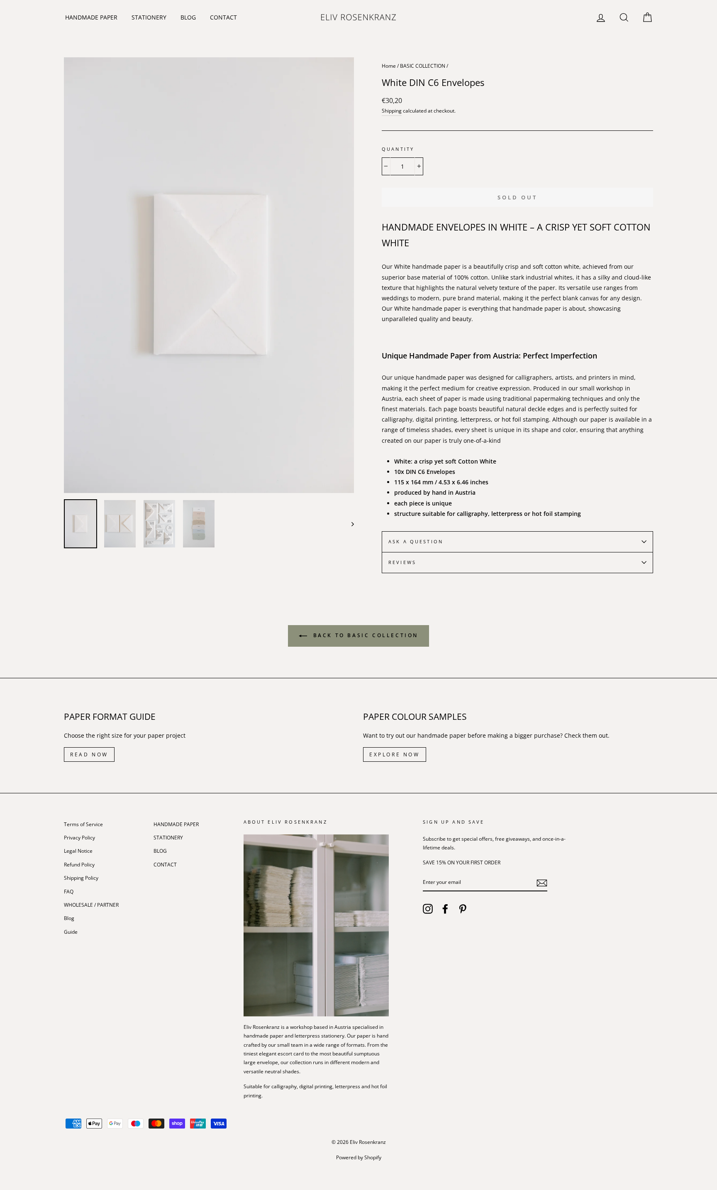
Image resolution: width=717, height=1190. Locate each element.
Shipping (392, 110)
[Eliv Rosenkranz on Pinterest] (463, 909)
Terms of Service (83, 824)
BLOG (188, 17)
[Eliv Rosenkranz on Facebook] (445, 909)
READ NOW (89, 754)
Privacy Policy (79, 837)
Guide (71, 931)
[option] (209, 275)
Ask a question (415, 542)
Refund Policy (79, 864)
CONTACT (223, 17)
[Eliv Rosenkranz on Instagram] (428, 909)
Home (389, 65)
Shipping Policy (81, 877)
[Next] (349, 523)
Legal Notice (78, 850)
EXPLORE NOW (394, 754)
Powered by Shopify (358, 1157)
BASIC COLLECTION (422, 65)
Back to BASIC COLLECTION (364, 635)
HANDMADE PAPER (91, 17)
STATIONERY (149, 17)
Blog (69, 918)
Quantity (398, 149)
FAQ (68, 891)
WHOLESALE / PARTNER (91, 904)
